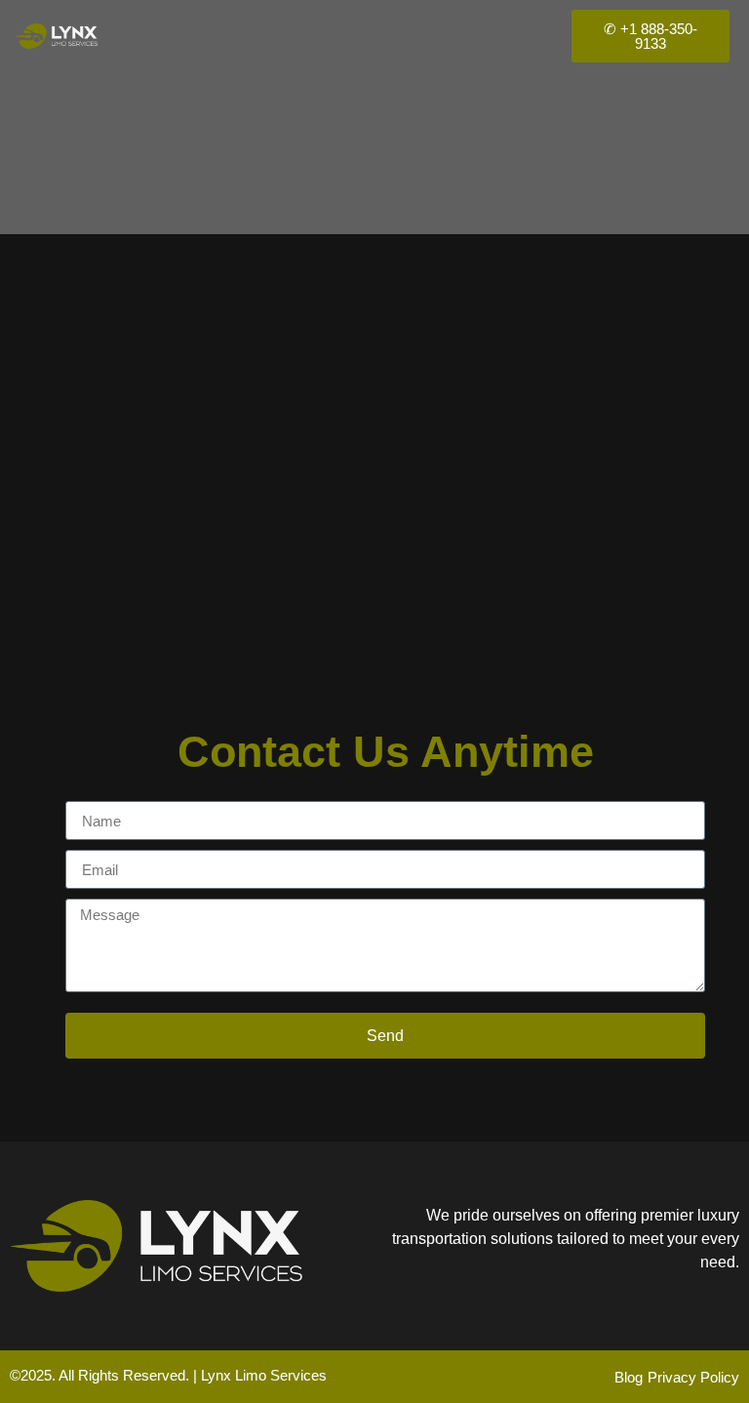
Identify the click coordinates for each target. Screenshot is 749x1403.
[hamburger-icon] (520, 36)
